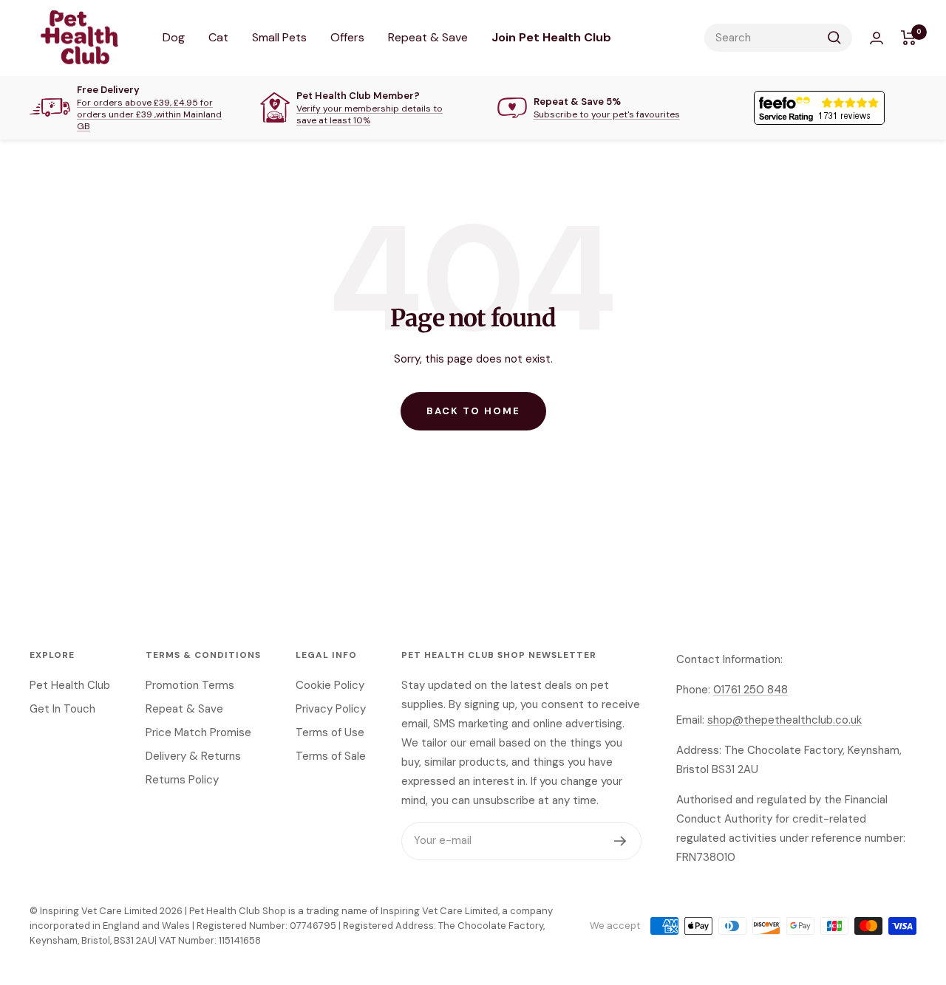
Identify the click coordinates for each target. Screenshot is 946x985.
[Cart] (908, 37)
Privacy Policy (331, 708)
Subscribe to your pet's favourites (607, 114)
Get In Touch (62, 708)
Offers (347, 37)
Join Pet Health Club (551, 37)
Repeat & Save (428, 37)
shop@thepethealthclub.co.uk (784, 720)
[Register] (620, 841)
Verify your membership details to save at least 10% (369, 114)
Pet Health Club (70, 685)
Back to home (473, 411)
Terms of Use (330, 732)
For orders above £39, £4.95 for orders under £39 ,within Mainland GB (149, 114)
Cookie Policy (330, 685)
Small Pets (279, 37)
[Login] (876, 38)
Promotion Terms (190, 685)
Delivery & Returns (193, 756)
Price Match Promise (198, 732)
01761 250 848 (750, 689)
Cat (218, 37)
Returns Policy (182, 779)
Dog (174, 37)
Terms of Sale (331, 756)
